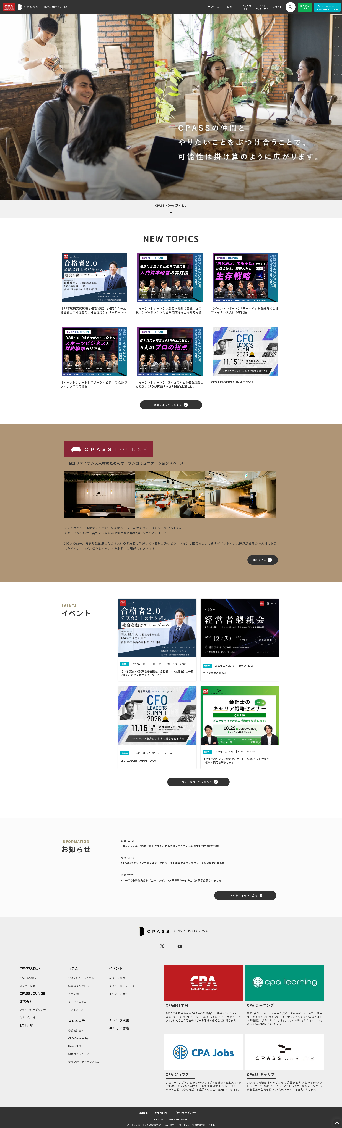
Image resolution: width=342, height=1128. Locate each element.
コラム (73, 968)
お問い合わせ (161, 1112)
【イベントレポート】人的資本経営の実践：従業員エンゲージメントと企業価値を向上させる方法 (169, 310)
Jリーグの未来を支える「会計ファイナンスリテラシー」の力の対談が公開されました (170, 880)
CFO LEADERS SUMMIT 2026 (232, 382)
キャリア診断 (119, 1028)
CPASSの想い (30, 968)
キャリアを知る (245, 7)
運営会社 (143, 1112)
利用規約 (197, 1125)
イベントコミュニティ (261, 7)
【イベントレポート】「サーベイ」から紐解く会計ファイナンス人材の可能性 (244, 310)
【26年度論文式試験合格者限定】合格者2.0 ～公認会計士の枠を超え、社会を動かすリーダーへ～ (93, 310)
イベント (116, 968)
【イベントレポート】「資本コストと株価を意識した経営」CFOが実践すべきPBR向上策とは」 (169, 384)
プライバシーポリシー (185, 1112)
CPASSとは (213, 7)
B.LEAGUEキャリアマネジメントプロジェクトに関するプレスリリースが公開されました (172, 863)
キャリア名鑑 (119, 1020)
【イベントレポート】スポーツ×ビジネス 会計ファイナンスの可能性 (94, 384)
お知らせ (277, 7)
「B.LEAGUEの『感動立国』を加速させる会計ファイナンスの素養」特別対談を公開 (170, 845)
